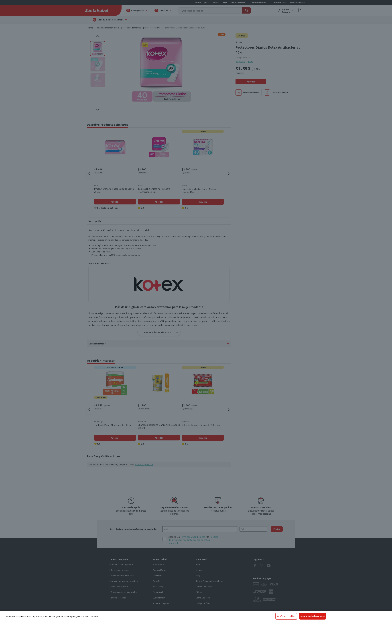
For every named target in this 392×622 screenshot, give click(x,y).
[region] (196, 616)
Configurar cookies (286, 616)
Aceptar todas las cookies (313, 616)
